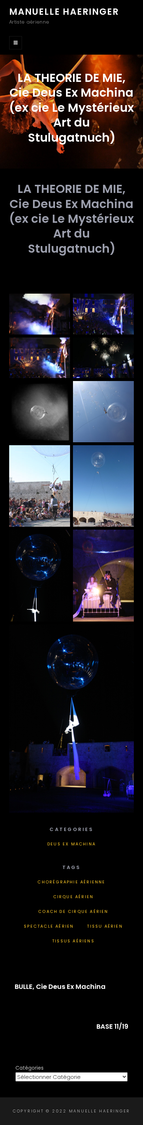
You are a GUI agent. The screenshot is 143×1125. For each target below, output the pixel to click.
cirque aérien (73, 897)
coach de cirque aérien (73, 911)
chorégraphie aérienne (71, 882)
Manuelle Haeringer (64, 12)
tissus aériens (73, 941)
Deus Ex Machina (71, 844)
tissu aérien (104, 926)
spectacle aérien (49, 926)
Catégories (29, 1068)
